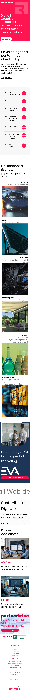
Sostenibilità (15, 651)
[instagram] (12, 689)
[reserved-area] (20, 689)
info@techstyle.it (17, 663)
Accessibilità (15, 653)
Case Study (15, 655)
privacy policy (15, 686)
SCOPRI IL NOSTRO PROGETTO (15, 478)
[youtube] (15, 689)
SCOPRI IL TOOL (10, 630)
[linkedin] (17, 689)
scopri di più (6, 39)
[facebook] (10, 689)
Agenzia (15, 649)
